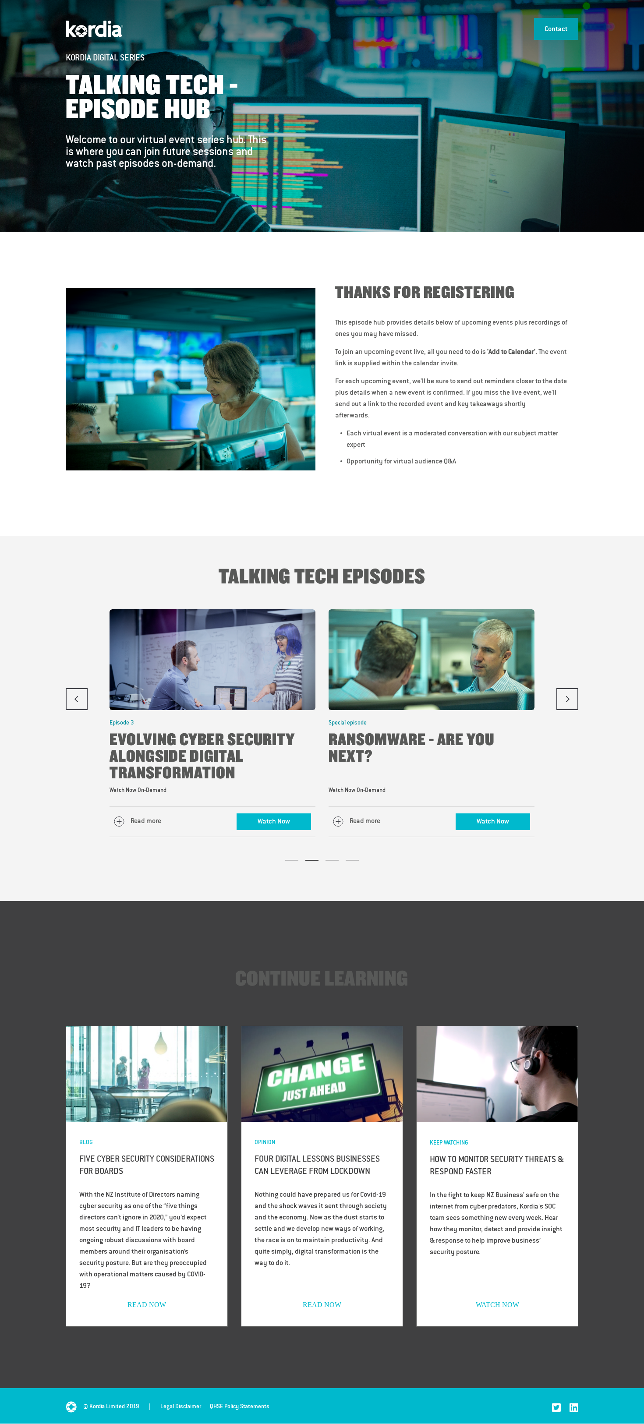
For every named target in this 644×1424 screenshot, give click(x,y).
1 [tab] (291, 860)
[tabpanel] (212, 723)
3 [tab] (332, 860)
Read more (146, 821)
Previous (77, 699)
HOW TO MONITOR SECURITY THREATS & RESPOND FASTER (497, 1166)
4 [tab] (352, 860)
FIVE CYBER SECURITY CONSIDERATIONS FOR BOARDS (146, 1165)
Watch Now (274, 822)
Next (567, 699)
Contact (556, 29)
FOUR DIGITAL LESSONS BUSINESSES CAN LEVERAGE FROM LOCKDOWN (317, 1165)
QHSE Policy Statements (239, 1407)
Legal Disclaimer (180, 1407)
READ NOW (146, 1304)
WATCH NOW (497, 1304)
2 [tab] (311, 860)
